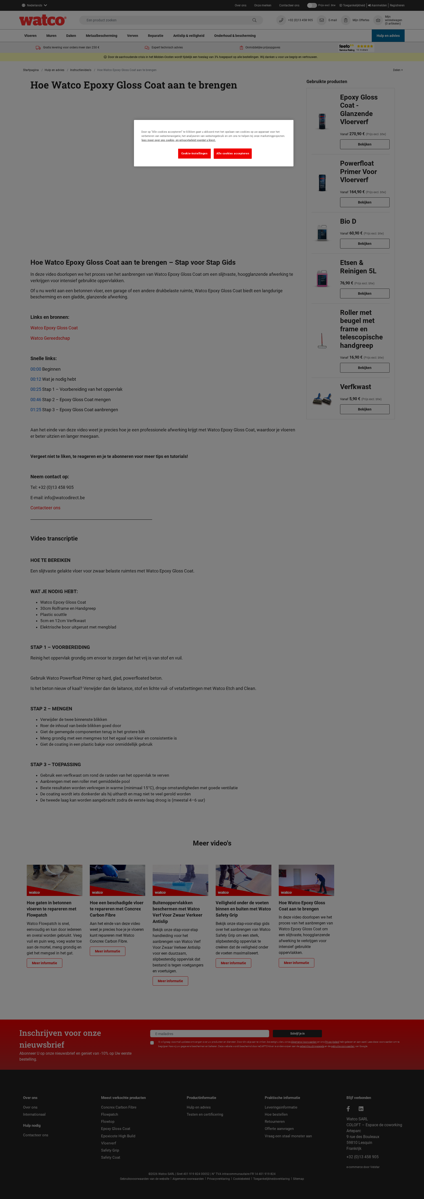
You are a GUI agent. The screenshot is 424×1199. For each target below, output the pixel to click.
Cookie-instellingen (194, 153)
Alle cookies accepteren (232, 153)
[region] (213, 143)
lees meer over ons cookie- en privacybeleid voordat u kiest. (179, 140)
